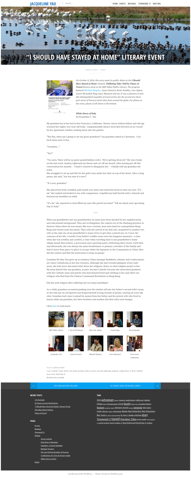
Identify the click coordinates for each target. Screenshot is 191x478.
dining (105, 404)
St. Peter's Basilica (136, 371)
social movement (115, 415)
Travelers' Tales (128, 419)
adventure (108, 400)
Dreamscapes (112, 404)
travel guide (141, 419)
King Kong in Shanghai (49, 442)
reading (121, 371)
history (87, 371)
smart (109, 415)
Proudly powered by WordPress (80, 474)
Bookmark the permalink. (55, 377)
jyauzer (103, 70)
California (139, 400)
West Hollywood (129, 423)
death (66, 371)
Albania (116, 400)
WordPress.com (116, 474)
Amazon (122, 400)
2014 (99, 400)
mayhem (131, 408)
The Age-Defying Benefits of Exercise (55, 452)
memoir (93, 371)
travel (53, 374)
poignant (115, 371)
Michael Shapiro (92, 90)
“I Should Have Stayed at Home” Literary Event (52, 406)
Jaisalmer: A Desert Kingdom (51, 445)
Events (122, 3)
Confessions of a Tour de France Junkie (55, 455)
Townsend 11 (144, 3)
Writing (157, 3)
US (121, 423)
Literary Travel (59, 367)
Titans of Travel (41, 413)
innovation (107, 408)
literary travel (121, 407)
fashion (133, 404)
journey (113, 408)
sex (107, 415)
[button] (56, 321)
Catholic (55, 371)
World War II (60, 374)
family (75, 371)
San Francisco (134, 411)
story (48, 374)
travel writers (104, 423)
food (136, 404)
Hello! (37, 462)
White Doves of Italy (48, 459)
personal (100, 371)
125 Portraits (40, 400)
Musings (132, 3)
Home (115, 3)
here (54, 305)
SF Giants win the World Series (125, 385)
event (70, 371)
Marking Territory (47, 449)
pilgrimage (107, 371)
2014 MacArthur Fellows (65, 385)
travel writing (115, 423)
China (61, 371)
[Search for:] (74, 3)
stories (138, 415)
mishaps (110, 411)
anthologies (130, 400)
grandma (81, 371)
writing (149, 423)
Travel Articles (46, 439)
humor (100, 407)
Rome (127, 371)
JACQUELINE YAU (43, 4)
